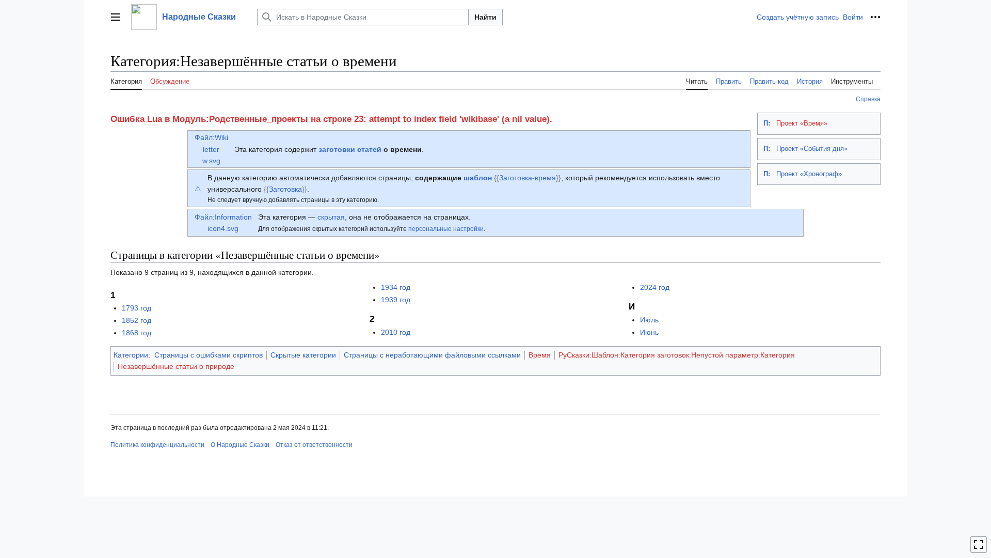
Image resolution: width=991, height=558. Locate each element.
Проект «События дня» (812, 148)
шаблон (477, 178)
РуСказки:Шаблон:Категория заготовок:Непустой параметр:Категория (676, 355)
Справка (868, 99)
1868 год (136, 333)
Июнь (649, 332)
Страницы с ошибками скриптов (208, 355)
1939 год (395, 300)
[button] (115, 17)
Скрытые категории (303, 355)
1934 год (395, 287)
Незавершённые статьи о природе (176, 366)
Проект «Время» (801, 123)
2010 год (395, 332)
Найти (485, 17)
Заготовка (285, 189)
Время (540, 355)
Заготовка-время (527, 178)
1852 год (136, 320)
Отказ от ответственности (314, 444)
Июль (649, 320)
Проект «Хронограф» (809, 174)
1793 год (136, 308)
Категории (131, 355)
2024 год (654, 287)
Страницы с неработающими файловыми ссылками (432, 355)
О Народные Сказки (240, 444)
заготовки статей (349, 149)
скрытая (331, 217)
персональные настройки (446, 229)
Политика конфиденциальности (157, 444)
